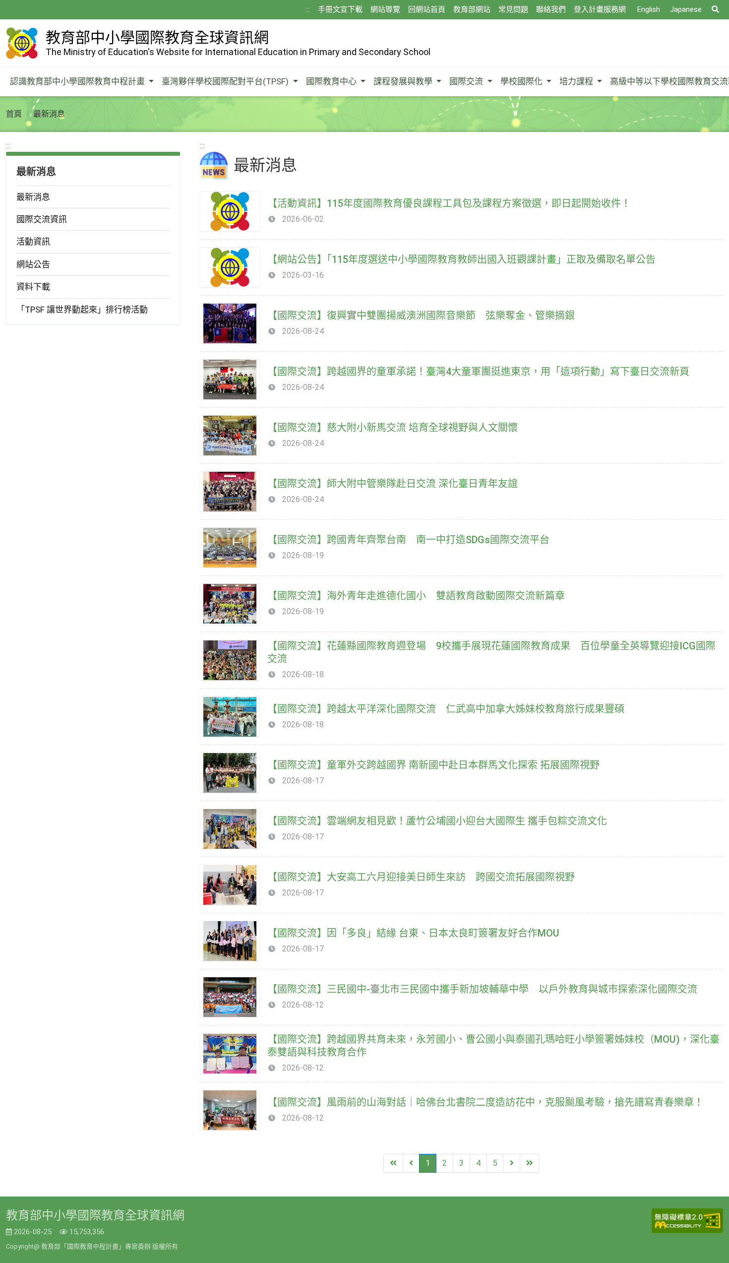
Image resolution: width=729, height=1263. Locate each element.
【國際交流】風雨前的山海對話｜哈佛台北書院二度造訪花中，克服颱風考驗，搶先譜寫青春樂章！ (485, 1102)
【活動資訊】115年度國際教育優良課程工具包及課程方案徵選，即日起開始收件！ (449, 203)
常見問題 (513, 9)
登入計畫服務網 (600, 9)
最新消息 (33, 197)
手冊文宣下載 (340, 9)
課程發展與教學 (403, 81)
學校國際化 (522, 81)
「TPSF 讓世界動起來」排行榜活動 (82, 310)
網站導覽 (385, 9)
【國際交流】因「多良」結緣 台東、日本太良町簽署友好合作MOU (413, 933)
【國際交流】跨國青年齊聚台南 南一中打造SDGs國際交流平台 (408, 540)
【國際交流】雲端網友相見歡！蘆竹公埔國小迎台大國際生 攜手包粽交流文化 (437, 821)
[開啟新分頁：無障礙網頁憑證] (687, 1221)
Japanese (686, 9)
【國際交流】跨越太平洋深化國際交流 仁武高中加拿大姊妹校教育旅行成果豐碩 (445, 709)
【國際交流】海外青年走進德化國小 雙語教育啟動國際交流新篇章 (416, 596)
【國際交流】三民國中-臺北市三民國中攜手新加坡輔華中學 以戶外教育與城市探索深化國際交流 (482, 989)
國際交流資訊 (41, 219)
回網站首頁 (426, 9)
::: (307, 9)
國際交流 (467, 81)
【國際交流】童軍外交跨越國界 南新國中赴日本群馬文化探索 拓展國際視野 (433, 765)
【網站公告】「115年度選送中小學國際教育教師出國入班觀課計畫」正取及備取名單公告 (461, 259)
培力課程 (577, 81)
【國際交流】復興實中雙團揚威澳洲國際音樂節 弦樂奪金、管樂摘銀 (421, 315)
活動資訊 (33, 242)
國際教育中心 (332, 81)
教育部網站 (471, 9)
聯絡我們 (551, 9)
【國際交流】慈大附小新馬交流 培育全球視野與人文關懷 (392, 428)
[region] (93, 232)
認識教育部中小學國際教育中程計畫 (78, 81)
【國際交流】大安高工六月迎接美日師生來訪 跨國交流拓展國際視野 (421, 877)
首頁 (14, 114)
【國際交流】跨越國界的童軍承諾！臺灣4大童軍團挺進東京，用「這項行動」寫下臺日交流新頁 (478, 372)
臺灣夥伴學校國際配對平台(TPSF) (226, 81)
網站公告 (33, 264)
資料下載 (33, 287)
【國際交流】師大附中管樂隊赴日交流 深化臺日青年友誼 (392, 484)
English (648, 9)
